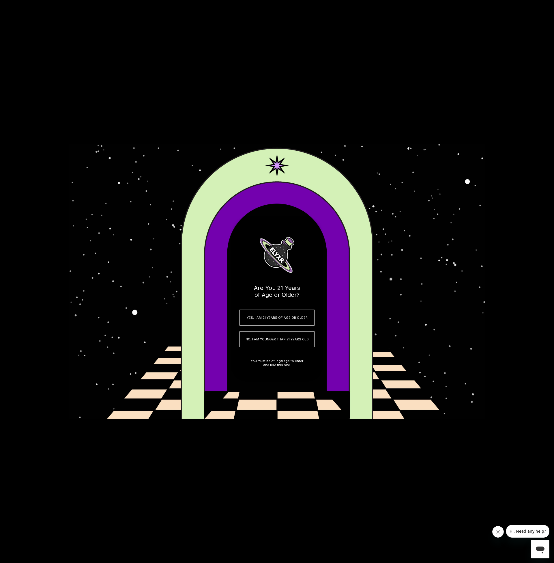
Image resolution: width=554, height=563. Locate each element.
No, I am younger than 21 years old (277, 339)
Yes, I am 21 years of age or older (277, 318)
